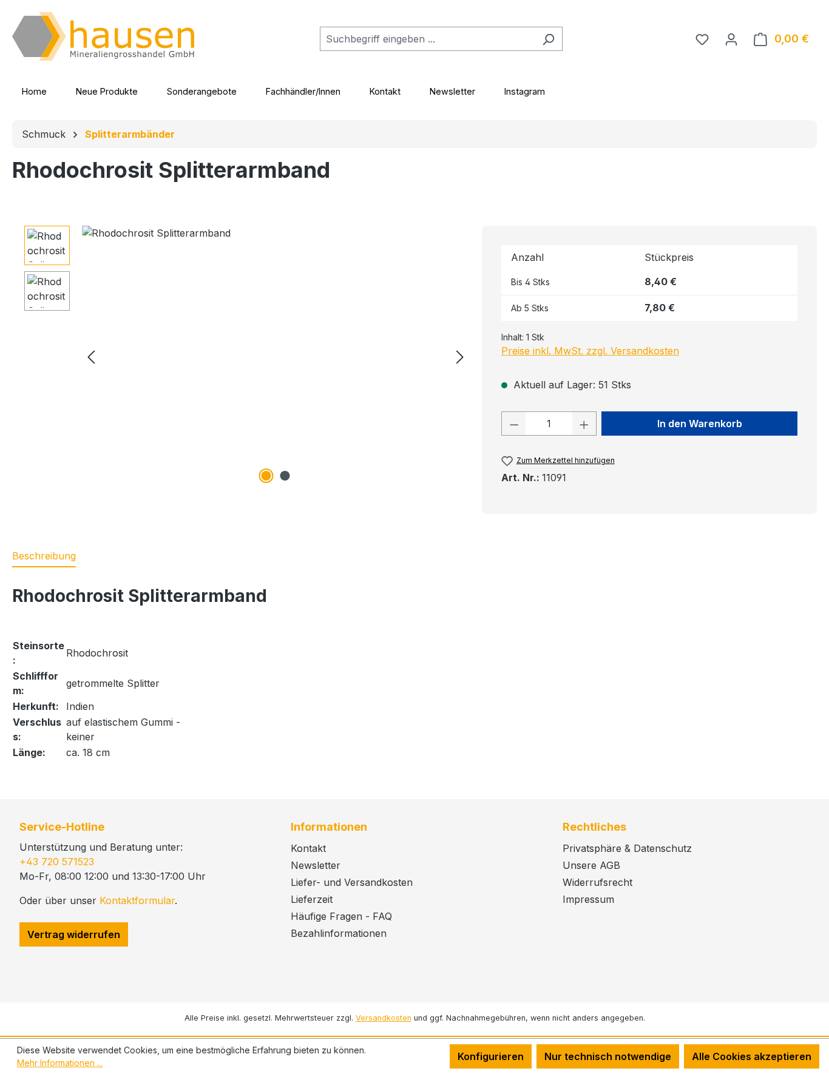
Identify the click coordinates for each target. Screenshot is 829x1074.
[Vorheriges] (91, 356)
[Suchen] (548, 39)
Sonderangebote (202, 91)
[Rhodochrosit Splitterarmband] (275, 356)
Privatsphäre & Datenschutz (627, 848)
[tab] (44, 556)
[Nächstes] (460, 356)
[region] (247, 356)
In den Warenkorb (699, 423)
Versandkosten (383, 1017)
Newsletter (452, 91)
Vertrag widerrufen (73, 934)
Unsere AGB (591, 865)
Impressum (588, 899)
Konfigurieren (491, 1056)
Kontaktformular (137, 900)
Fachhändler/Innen (303, 91)
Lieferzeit (312, 899)
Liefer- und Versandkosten (352, 882)
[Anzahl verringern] (514, 423)
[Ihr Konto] (731, 39)
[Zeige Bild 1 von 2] (266, 476)
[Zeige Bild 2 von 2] (284, 476)
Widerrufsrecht (597, 882)
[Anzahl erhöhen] (584, 423)
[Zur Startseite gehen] (103, 36)
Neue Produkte (107, 91)
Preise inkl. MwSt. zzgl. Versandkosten (590, 351)
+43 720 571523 (56, 862)
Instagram (524, 91)
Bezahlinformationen (339, 933)
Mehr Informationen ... (60, 1063)
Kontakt (385, 91)
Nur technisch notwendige (607, 1056)
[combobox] (427, 39)
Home (34, 91)
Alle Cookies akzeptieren (751, 1056)
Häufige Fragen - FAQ (341, 916)
